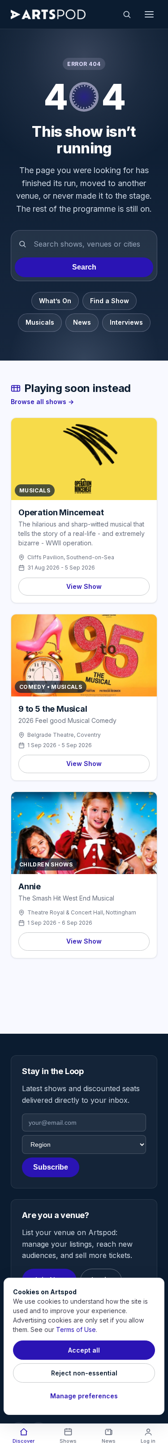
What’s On (55, 301)
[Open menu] (149, 14)
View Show (84, 586)
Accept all (84, 1350)
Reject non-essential (84, 1373)
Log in (148, 1441)
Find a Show (109, 301)
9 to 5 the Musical (52, 709)
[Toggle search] (127, 14)
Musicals (40, 322)
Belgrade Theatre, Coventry (64, 734)
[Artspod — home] (48, 14)
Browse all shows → (42, 401)
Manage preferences (84, 1396)
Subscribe (50, 1167)
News (82, 322)
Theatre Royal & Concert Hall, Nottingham (81, 912)
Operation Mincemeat (61, 512)
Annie (29, 886)
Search (84, 267)
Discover (23, 1441)
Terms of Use (76, 1329)
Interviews (126, 322)
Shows (68, 1441)
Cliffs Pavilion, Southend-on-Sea (70, 557)
